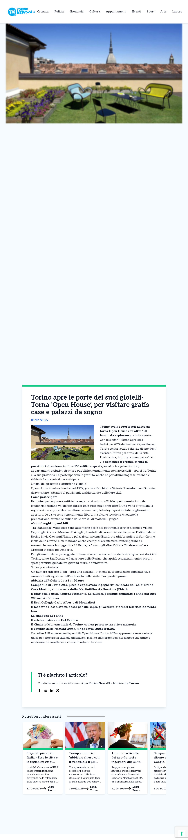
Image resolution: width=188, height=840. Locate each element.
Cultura (94, 11)
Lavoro (177, 11)
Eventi (136, 11)
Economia (77, 11)
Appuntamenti (116, 11)
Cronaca (43, 11)
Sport (150, 11)
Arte (163, 11)
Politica (59, 11)
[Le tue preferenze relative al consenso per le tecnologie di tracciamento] (181, 833)
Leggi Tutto (51, 788)
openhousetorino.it (129, 501)
